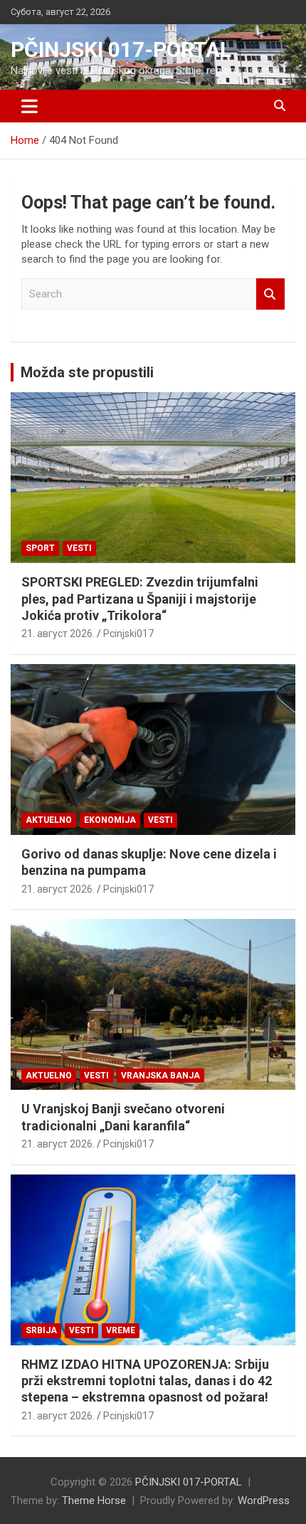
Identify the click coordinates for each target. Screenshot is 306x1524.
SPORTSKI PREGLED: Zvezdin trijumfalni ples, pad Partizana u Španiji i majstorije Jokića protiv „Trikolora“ (139, 598)
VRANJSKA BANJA (160, 1076)
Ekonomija (110, 820)
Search (270, 294)
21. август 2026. (58, 633)
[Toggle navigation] (29, 106)
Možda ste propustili (87, 372)
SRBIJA (41, 1330)
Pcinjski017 (128, 633)
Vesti (79, 548)
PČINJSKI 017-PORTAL (121, 49)
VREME (120, 1330)
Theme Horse (94, 1500)
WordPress (264, 1500)
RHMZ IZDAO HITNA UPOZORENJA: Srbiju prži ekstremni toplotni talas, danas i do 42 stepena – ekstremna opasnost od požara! (146, 1381)
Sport (40, 548)
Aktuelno (49, 820)
